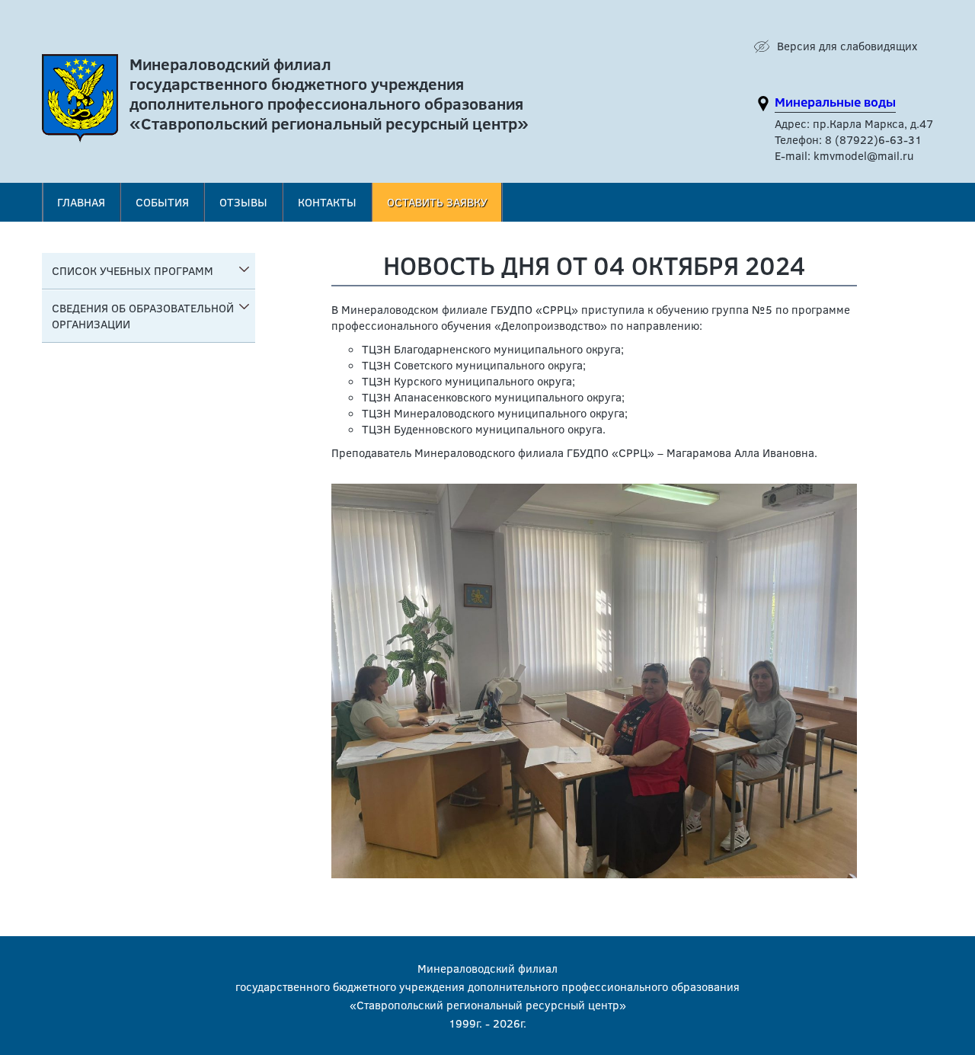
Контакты (327, 201)
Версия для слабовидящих (847, 45)
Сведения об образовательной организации (143, 315)
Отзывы (243, 201)
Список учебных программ (132, 270)
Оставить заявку (437, 201)
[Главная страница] (80, 102)
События (162, 201)
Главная (81, 201)
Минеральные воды (835, 101)
